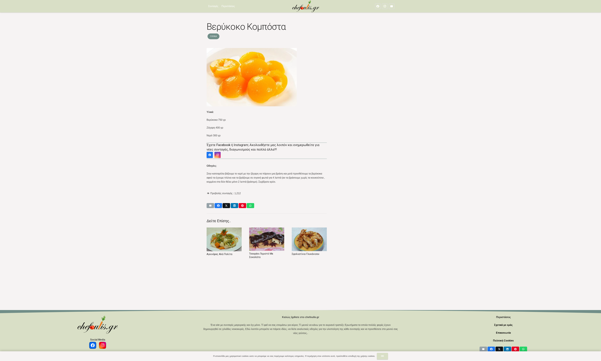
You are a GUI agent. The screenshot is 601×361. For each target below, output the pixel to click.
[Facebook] (378, 6)
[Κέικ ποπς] (309, 239)
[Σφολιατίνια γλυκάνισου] (266, 239)
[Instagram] (385, 6)
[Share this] (218, 205)
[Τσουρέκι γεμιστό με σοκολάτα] (224, 239)
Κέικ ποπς (298, 253)
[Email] (391, 6)
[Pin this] (242, 205)
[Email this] (210, 205)
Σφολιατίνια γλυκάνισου (263, 253)
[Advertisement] (300, 287)
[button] (237, 6)
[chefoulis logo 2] (305, 6)
